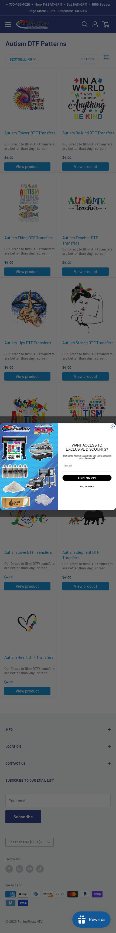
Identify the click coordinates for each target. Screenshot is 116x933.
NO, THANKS (87, 487)
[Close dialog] (112, 426)
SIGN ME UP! (87, 477)
